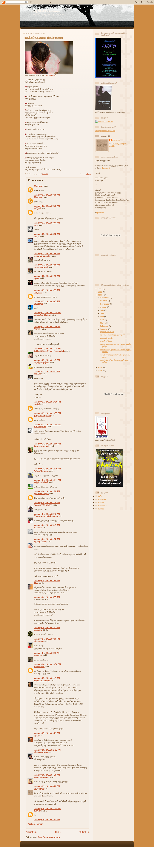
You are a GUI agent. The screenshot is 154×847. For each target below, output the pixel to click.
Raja (36, 583)
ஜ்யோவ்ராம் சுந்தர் (41, 493)
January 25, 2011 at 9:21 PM (47, 733)
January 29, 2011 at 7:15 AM (47, 775)
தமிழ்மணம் (102, 505)
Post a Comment (35, 824)
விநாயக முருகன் (41, 752)
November (105, 298)
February (104, 326)
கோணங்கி (106, 168)
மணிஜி (37, 404)
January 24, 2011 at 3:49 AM (47, 525)
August (103, 307)
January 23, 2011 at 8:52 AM (47, 234)
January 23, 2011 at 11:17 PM (47, 424)
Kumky (37, 811)
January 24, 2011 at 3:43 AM (47, 514)
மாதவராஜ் (38, 630)
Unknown (38, 186)
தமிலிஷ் (101, 502)
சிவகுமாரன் (39, 641)
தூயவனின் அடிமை (42, 315)
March (103, 323)
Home (58, 832)
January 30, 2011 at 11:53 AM (47, 808)
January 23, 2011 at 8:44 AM (47, 223)
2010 (100, 367)
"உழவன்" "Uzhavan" (43, 505)
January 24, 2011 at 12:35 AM (47, 469)
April (102, 320)
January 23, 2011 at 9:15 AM (47, 276)
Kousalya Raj (40, 427)
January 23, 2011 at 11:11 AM (47, 327)
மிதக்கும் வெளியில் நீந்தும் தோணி (44, 37)
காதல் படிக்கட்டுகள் (107, 332)
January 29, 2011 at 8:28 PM (47, 786)
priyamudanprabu (42, 415)
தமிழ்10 (101, 508)
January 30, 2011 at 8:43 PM (47, 820)
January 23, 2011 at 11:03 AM (47, 313)
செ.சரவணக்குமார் (41, 446)
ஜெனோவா (100, 212)
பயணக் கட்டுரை (106, 341)
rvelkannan (39, 666)
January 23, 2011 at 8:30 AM (47, 206)
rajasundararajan (42, 680)
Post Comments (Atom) (49, 837)
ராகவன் (37, 374)
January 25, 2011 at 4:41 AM (47, 678)
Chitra (37, 329)
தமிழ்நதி (37, 208)
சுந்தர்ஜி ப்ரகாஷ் (40, 541)
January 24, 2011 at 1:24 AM (47, 502)
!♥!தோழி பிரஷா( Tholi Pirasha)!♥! (49, 351)
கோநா (37, 236)
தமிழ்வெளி (102, 499)
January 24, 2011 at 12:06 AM (47, 444)
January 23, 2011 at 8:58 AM (47, 265)
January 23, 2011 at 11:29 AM (47, 349)
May (102, 317)
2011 (100, 295)
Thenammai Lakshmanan (46, 516)
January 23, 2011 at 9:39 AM (47, 290)
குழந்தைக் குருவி (106, 338)
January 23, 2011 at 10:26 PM (47, 402)
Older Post (84, 832)
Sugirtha (38, 292)
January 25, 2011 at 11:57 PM (47, 750)
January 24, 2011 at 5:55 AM (47, 597)
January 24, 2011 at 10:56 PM (47, 664)
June (102, 313)
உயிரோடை (38, 655)
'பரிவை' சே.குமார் (41, 471)
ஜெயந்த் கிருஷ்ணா (42, 362)
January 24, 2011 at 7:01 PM (47, 627)
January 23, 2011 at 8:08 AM (47, 195)
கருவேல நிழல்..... (46, 10)
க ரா (36, 225)
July (102, 310)
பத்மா (36, 735)
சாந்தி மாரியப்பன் (41, 482)
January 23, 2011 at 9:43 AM (47, 301)
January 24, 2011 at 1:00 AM (47, 491)
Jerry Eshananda (42, 256)
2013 (100, 289)
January (104, 329)
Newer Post (31, 832)
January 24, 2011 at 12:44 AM (47, 480)
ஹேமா (37, 278)
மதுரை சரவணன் (41, 267)
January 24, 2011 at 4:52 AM (47, 539)
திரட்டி (100, 496)
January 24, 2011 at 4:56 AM (47, 581)
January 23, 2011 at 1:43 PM (47, 360)
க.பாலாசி (38, 527)
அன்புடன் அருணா (41, 777)
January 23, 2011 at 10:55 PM (47, 413)
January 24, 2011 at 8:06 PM (47, 639)
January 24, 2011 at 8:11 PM (47, 653)
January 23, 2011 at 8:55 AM (47, 254)
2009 (100, 371)
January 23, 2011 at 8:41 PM (47, 371)
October (104, 301)
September (105, 304)
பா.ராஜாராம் (39, 788)
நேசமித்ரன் (38, 303)
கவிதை (88, 174)
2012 (100, 292)
